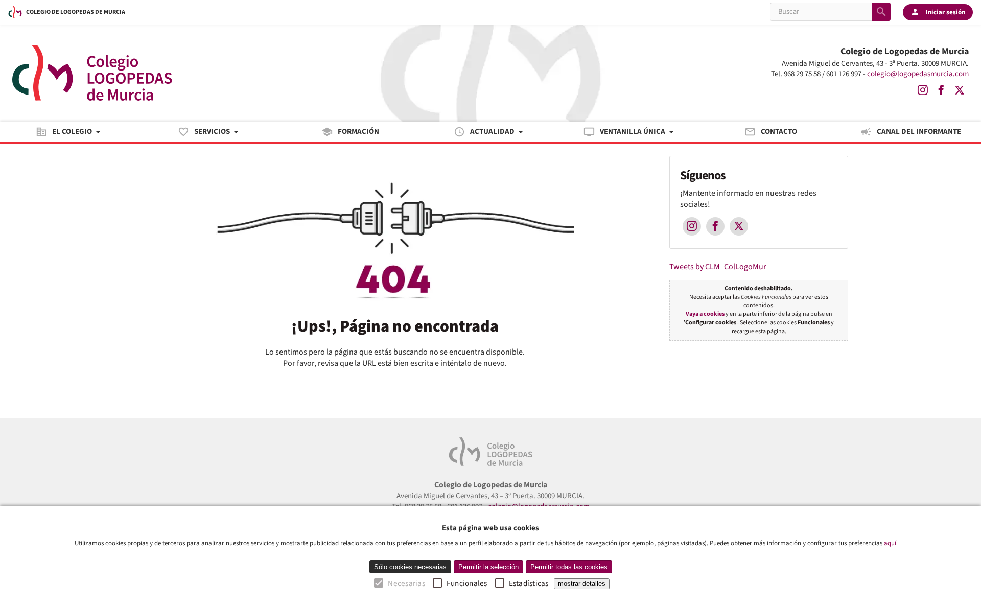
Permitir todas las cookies (569, 567)
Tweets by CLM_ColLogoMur (717, 266)
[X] (959, 90)
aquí (890, 543)
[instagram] (923, 90)
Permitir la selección (488, 567)
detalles (581, 584)
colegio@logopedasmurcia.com (918, 73)
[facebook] (941, 90)
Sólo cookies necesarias (410, 567)
